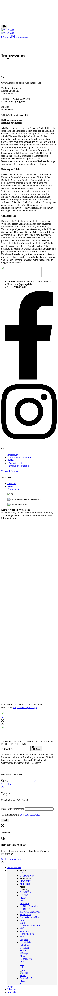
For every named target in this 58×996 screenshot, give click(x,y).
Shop (10, 986)
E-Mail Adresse (28, 642)
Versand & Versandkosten (20, 457)
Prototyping (13, 489)
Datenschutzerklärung (18, 466)
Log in (5, 820)
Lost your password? (30, 814)
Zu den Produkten (10, 859)
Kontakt (11, 486)
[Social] (29, 378)
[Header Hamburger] (4, 27)
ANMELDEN (28, 694)
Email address (14, 800)
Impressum (12, 454)
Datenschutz (28, 659)
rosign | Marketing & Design (25, 707)
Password (12, 809)
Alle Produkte (14, 867)
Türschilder (25, 914)
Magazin (11, 992)
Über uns (11, 483)
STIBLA (24, 895)
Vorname (28, 650)
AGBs (10, 460)
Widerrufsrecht (14, 463)
